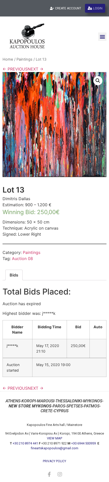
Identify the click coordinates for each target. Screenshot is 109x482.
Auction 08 (22, 258)
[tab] (14, 275)
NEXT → (35, 69)
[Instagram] (59, 474)
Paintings (24, 59)
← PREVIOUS (15, 69)
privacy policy (54, 461)
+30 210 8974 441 (25, 443)
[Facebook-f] (49, 474)
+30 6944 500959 (84, 443)
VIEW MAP (54, 438)
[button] (102, 36)
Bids (14, 275)
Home (8, 59)
